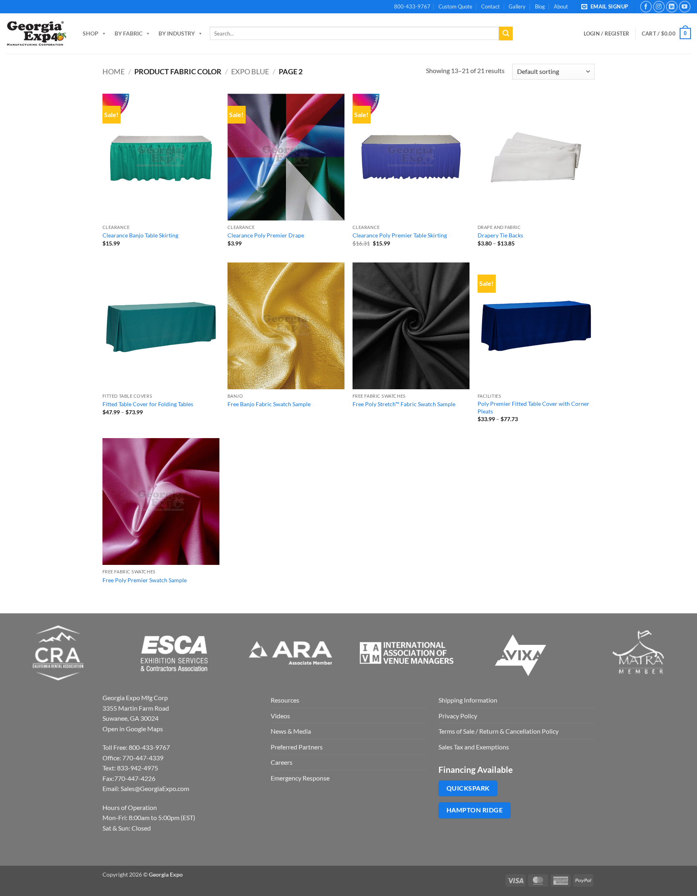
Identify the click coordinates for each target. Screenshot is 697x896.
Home (113, 71)
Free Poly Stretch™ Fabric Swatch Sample (404, 404)
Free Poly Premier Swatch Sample (144, 580)
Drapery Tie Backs (500, 235)
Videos (280, 716)
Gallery (517, 6)
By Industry (177, 33)
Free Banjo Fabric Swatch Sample (269, 404)
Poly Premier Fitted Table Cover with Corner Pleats (533, 407)
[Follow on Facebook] (646, 7)
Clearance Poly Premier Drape (265, 235)
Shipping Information (467, 700)
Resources (285, 700)
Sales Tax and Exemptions (473, 747)
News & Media (291, 731)
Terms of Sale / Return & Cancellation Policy (498, 731)
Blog (540, 6)
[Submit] (506, 33)
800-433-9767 (412, 6)
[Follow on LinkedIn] (672, 7)
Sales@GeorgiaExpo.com (155, 788)
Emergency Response (300, 778)
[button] (606, 6)
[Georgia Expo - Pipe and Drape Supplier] (36, 33)
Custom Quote (455, 6)
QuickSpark (468, 788)
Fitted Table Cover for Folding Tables (147, 404)
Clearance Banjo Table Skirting (140, 235)
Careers (281, 762)
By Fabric (128, 33)
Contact (490, 6)
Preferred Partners (297, 747)
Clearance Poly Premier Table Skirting (400, 235)
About (561, 6)
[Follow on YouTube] (685, 7)
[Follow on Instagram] (659, 7)
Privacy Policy (457, 716)
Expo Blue (250, 71)
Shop (90, 33)
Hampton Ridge (475, 810)
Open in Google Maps (132, 728)
